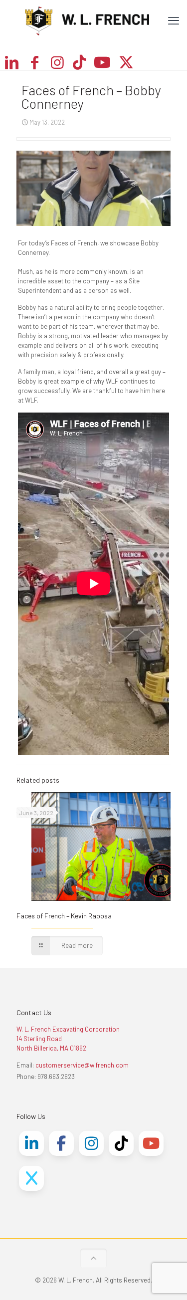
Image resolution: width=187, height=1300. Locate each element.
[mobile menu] (173, 19)
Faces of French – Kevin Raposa (64, 915)
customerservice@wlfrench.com (82, 1065)
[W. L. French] (93, 20)
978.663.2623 (56, 1077)
